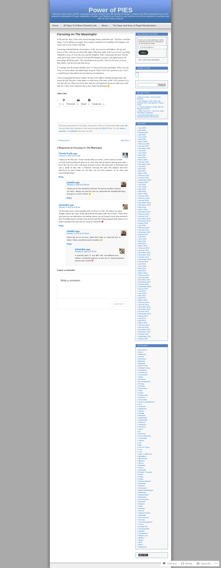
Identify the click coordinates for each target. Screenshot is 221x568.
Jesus (140, 429)
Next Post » (125, 140)
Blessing (141, 361)
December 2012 (144, 307)
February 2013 (143, 302)
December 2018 (144, 203)
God (140, 404)
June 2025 (142, 137)
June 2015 (142, 239)
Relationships (143, 495)
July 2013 (142, 291)
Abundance (142, 350)
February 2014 (143, 275)
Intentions (142, 427)
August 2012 (143, 316)
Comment (119, 303)
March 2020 (142, 194)
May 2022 (142, 155)
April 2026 (142, 130)
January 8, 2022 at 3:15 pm (85, 251)
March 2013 (142, 300)
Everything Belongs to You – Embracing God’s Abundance (148, 116)
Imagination (142, 418)
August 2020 (143, 182)
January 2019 (143, 200)
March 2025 (142, 141)
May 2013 (142, 295)
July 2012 (142, 318)
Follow (143, 53)
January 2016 (143, 230)
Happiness (142, 409)
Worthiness (142, 547)
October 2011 (143, 334)
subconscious (143, 517)
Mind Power (142, 458)
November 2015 (144, 232)
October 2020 (143, 178)
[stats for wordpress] (143, 556)
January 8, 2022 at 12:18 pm (78, 233)
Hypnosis (141, 415)
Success (141, 520)
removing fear (143, 499)
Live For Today (143, 447)
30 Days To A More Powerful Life (80, 25)
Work (140, 542)
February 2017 (143, 214)
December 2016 (144, 218)
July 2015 (142, 237)
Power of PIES (111, 10)
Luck (140, 452)
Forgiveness (143, 395)
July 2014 (142, 264)
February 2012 (143, 325)
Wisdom (141, 538)
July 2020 (142, 184)
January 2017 (143, 216)
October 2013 (143, 284)
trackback (73, 131)
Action (140, 352)
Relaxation (142, 497)
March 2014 (142, 273)
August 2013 (143, 289)
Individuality (142, 420)
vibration (141, 531)
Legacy (141, 440)
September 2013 (144, 286)
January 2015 (143, 250)
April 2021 (142, 171)
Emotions (141, 379)
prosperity (142, 483)
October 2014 (143, 257)
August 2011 (143, 339)
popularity (142, 470)
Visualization (143, 533)
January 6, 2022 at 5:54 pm (69, 156)
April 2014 (142, 271)
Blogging (141, 363)
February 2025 (143, 144)
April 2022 (142, 157)
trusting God (143, 526)
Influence (141, 422)
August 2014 (143, 261)
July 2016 (142, 225)
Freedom (141, 397)
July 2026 (142, 128)
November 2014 (144, 255)
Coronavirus (142, 375)
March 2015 (142, 246)
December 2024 (144, 148)
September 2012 (144, 314)
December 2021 (144, 164)
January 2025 (143, 146)
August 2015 (143, 234)
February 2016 (143, 227)
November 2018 (144, 205)
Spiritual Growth (144, 513)
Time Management (145, 522)
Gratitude (141, 406)
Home (55, 25)
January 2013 (143, 305)
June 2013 (142, 293)
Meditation (142, 456)
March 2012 (142, 323)
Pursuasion (142, 488)
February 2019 (143, 198)
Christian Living (144, 368)
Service (141, 511)
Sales (140, 506)
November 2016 (144, 221)
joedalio (71, 182)
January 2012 (143, 327)
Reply (61, 177)
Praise (140, 477)
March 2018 (142, 209)
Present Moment (144, 481)
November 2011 (144, 332)
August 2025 (143, 132)
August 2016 (143, 223)
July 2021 (142, 166)
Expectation (142, 388)
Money (141, 463)
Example (141, 386)
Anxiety (141, 356)
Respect (141, 504)
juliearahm (64, 205)
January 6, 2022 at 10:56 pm (78, 185)
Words (140, 540)
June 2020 (142, 187)
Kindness (141, 433)
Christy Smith (65, 153)
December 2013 (144, 280)
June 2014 (142, 266)
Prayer (140, 479)
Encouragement (144, 381)
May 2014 (142, 268)
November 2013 (144, 282)
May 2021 (142, 169)
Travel (140, 524)
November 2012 (144, 309)
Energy (141, 384)
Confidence (142, 372)
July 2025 (142, 135)
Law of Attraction (144, 436)
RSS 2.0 (105, 128)
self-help (141, 508)
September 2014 (144, 259)
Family (140, 393)
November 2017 (144, 212)
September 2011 (144, 336)
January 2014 (143, 277)
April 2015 (142, 243)
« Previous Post (63, 140)
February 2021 (143, 175)
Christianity (142, 370)
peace (140, 467)
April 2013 (142, 298)
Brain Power (143, 366)
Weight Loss (143, 535)
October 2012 (143, 311)
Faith (140, 390)
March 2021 (142, 173)
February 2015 (143, 248)
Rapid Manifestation (145, 490)
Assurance (142, 359)
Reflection (142, 492)
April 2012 (142, 320)
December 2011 (144, 329)
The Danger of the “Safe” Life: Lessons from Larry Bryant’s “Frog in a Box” (150, 103)
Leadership (142, 438)
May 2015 (142, 241)
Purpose (141, 486)
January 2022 (143, 162)
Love (140, 449)
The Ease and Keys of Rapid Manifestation (134, 25)
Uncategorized (143, 529)
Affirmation (142, 354)
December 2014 (144, 252)
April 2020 (142, 191)
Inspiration (142, 424)
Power (140, 474)
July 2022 (142, 150)
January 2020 (143, 196)
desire (140, 377)
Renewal (141, 501)
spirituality (142, 515)
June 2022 (142, 153)
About (105, 25)
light (140, 445)
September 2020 (144, 180)
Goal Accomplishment (146, 402)
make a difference (145, 454)
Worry (140, 545)
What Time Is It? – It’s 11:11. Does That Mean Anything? (150, 112)
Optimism (141, 465)
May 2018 (142, 207)
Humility (141, 413)
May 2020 (142, 189)
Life (126, 126)
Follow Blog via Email (147, 34)
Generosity (142, 400)
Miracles (141, 461)
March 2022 (142, 160)
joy (139, 431)
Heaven (141, 411)
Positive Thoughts (145, 472)
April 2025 (142, 139)
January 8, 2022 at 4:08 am (69, 207)
